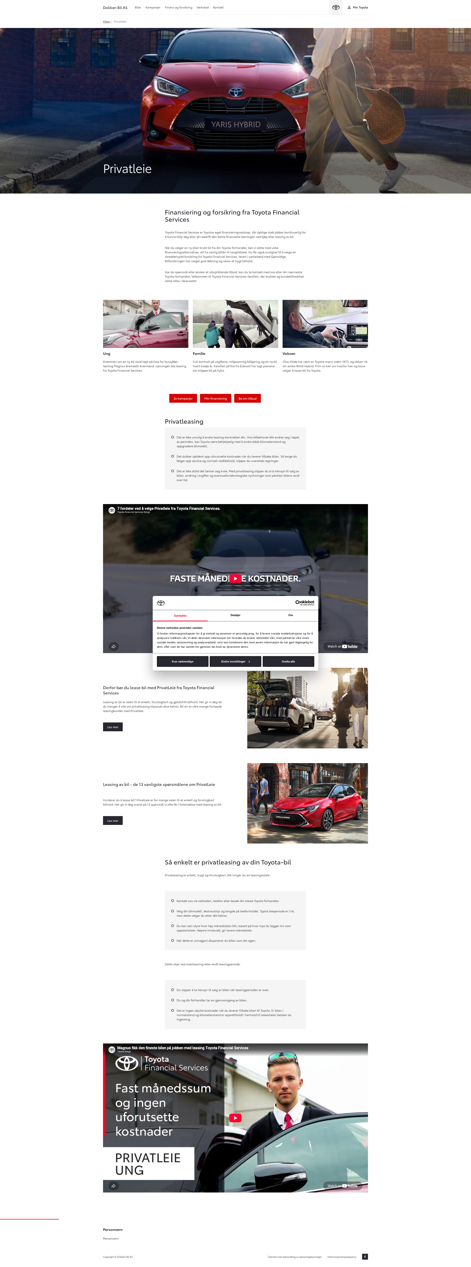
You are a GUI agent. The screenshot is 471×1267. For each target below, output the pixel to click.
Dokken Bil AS (115, 7)
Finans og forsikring (178, 7)
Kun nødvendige (182, 661)
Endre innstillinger (233, 661)
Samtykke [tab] (180, 615)
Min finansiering (215, 398)
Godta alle (288, 661)
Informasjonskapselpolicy (341, 1256)
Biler (138, 7)
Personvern (111, 1238)
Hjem (106, 21)
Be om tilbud (247, 398)
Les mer (112, 727)
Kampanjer (153, 7)
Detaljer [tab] (236, 615)
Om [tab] (290, 615)
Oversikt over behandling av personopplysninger (295, 1256)
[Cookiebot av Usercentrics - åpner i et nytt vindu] (298, 603)
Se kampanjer (183, 398)
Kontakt (218, 7)
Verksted (203, 7)
